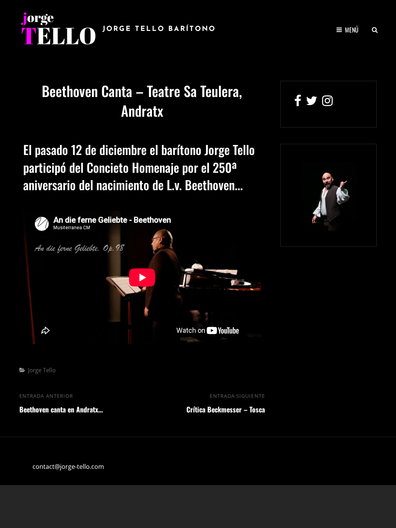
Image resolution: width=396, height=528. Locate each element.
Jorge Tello (42, 370)
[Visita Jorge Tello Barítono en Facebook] (297, 103)
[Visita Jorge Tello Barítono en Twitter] (311, 103)
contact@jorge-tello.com (68, 466)
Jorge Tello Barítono (159, 29)
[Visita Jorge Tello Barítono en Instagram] (327, 103)
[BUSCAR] (375, 30)
